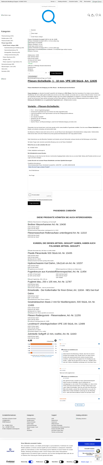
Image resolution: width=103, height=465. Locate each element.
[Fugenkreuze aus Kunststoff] (35, 269)
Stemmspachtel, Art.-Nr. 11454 (71, 271)
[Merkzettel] (97, 16)
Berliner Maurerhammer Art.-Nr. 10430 (47, 224)
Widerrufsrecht (55, 423)
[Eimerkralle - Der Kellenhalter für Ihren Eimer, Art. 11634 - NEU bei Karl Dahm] (41, 287)
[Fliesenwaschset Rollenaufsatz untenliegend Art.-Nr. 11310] (43, 230)
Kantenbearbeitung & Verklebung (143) (14, 47)
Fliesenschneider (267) (7, 40)
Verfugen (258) (6, 59)
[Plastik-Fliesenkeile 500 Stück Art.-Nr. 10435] (41, 250)
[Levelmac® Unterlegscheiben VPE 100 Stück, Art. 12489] (38, 321)
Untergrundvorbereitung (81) (11, 54)
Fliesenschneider (31, 422)
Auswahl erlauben (89, 448)
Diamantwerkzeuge (32, 425)
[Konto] (100, 16)
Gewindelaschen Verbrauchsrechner (61, 427)
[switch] (46, 462)
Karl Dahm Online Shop (57, 430)
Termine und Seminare (57, 432)
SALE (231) (4, 69)
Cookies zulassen (90, 444)
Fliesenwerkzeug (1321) (8, 36)
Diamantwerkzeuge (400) (8, 64)
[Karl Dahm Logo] (6, 15)
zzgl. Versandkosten (33, 61)
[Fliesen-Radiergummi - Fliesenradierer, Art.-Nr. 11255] (41, 313)
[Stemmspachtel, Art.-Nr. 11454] (68, 269)
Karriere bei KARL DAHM (58, 428)
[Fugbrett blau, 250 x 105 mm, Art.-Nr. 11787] (37, 279)
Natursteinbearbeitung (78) (11, 50)
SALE (28, 428)
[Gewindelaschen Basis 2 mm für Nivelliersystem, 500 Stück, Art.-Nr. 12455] (39, 299)
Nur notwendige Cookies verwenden (90, 454)
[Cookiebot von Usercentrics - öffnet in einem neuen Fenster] (10, 462)
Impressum (54, 422)
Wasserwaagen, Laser (32, 427)
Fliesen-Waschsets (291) (9, 57)
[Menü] (101, 449)
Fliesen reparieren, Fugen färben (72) (12, 61)
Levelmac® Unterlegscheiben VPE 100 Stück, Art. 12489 (56, 324)
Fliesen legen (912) (7, 43)
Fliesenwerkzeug (31, 418)
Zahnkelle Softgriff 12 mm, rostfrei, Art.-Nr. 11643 (52, 334)
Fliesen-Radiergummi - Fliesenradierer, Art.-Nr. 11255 (54, 315)
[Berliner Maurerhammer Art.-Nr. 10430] (42, 222)
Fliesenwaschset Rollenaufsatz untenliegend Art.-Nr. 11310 (57, 233)
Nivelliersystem (30, 420)
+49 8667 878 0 (23, 1)
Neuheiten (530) (6, 71)
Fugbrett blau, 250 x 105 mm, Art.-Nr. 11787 (50, 281)
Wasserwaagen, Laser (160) (9, 66)
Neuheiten (29, 430)
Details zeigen (85, 462)
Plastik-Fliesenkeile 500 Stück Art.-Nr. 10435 (50, 253)
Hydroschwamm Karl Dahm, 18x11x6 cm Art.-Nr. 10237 (55, 263)
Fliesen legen (30, 423)
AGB (53, 418)
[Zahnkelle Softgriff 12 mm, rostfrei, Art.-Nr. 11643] (37, 331)
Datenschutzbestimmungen (45, 199)
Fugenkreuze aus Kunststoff (42, 271)
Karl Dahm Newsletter (57, 425)
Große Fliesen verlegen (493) (10, 45)
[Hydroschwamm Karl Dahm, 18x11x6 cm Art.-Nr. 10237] (41, 261)
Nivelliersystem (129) (7, 38)
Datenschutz (55, 420)
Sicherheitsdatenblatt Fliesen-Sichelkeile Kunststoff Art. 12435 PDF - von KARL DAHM (49, 165)
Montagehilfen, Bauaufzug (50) (12, 52)
